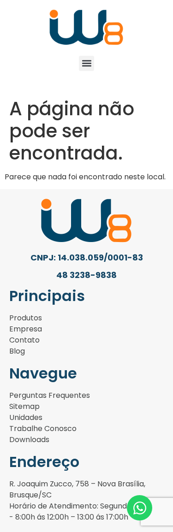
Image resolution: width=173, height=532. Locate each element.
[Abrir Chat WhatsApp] (139, 507)
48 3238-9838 (86, 275)
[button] (86, 63)
